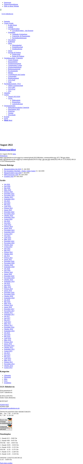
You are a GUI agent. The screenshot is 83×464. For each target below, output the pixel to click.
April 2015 (7, 358)
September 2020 (9, 267)
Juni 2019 (7, 285)
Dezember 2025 (9, 193)
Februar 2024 (8, 226)
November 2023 (9, 230)
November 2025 (9, 195)
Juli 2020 (7, 269)
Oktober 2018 (8, 296)
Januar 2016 (8, 344)
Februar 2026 (8, 192)
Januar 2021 (8, 259)
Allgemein (7, 375)
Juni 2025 (7, 203)
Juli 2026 (7, 184)
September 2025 (9, 199)
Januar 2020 (8, 274)
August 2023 (8, 234)
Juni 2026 (7, 186)
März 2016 (7, 340)
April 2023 (7, 237)
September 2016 (9, 331)
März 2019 (7, 287)
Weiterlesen (3, 156)
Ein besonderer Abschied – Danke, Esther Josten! (20, 171)
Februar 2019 (8, 289)
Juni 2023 (7, 236)
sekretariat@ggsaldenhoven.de (10, 408)
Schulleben (7, 383)
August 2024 (8, 219)
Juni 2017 (7, 318)
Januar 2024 (8, 228)
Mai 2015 (7, 356)
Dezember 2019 (9, 276)
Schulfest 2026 (9, 176)
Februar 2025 (8, 208)
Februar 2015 (8, 362)
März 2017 (7, 323)
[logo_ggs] (6, 14)
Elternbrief (7, 377)
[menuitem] (43, 2)
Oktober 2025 (8, 197)
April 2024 (7, 225)
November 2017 (9, 311)
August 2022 (8, 247)
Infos (14, 154)
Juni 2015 (7, 355)
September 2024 (9, 217)
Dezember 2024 (9, 212)
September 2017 (9, 314)
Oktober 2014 (8, 366)
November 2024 (9, 214)
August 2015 (8, 351)
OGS (5, 381)
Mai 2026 (7, 188)
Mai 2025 (7, 204)
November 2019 (9, 278)
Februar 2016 (8, 342)
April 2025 (7, 206)
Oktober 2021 (8, 254)
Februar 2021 (8, 258)
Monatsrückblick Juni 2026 (12, 173)
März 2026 (7, 190)
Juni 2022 (7, 248)
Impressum (7, 2)
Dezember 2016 (9, 327)
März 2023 (7, 239)
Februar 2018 (8, 305)
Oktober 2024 (8, 215)
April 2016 (7, 338)
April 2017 (7, 322)
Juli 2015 (7, 353)
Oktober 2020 (8, 265)
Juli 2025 (7, 201)
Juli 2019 (7, 283)
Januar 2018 (8, 307)
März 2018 (7, 303)
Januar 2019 (8, 290)
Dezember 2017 (9, 309)
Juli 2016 (7, 333)
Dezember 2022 (9, 241)
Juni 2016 (7, 334)
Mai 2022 (7, 250)
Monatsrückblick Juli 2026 (12, 169)
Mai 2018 (7, 301)
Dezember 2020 (9, 261)
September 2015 (9, 349)
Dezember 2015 (9, 345)
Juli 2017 (7, 316)
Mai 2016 (7, 336)
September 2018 (9, 298)
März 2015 (7, 360)
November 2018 (9, 294)
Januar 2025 (8, 210)
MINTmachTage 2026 (11, 174)
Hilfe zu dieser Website (11, 6)
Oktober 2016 (8, 329)
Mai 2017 (7, 320)
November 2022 (9, 243)
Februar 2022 (8, 252)
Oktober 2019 (8, 279)
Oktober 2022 (8, 245)
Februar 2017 (8, 325)
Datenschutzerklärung (11, 4)
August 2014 (8, 367)
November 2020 (9, 263)
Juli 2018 (7, 300)
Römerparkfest (8, 149)
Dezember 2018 (9, 292)
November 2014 (9, 364)
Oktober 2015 (8, 347)
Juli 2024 (7, 221)
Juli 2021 (7, 256)
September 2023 (9, 232)
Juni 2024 (7, 223)
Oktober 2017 (8, 312)
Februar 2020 (8, 272)
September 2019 (9, 281)
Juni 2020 (7, 270)
